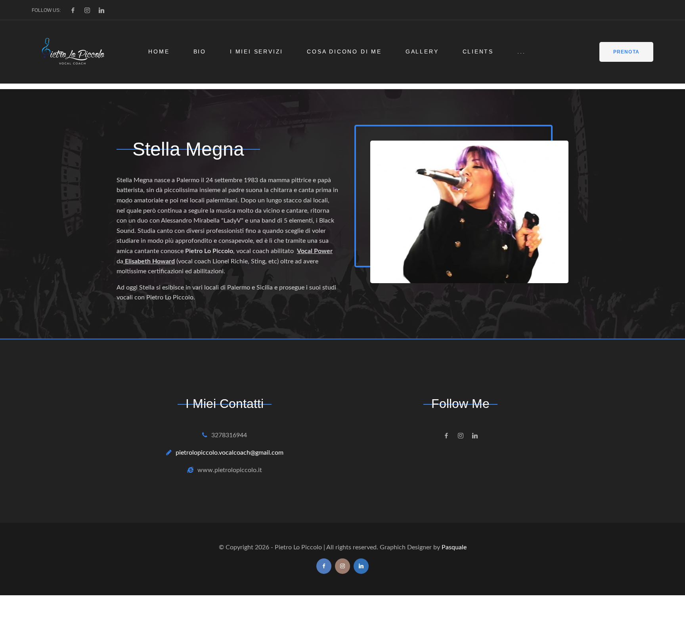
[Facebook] (73, 10)
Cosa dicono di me (344, 51)
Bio (199, 51)
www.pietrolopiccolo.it (229, 470)
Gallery (422, 51)
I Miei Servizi (256, 51)
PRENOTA (626, 52)
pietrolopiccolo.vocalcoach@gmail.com (229, 453)
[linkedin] (101, 10)
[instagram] (87, 10)
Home (158, 51)
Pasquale (454, 547)
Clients (478, 51)
